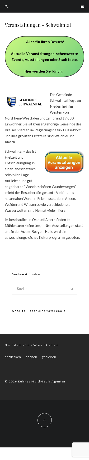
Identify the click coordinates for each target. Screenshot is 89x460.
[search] (72, 288)
